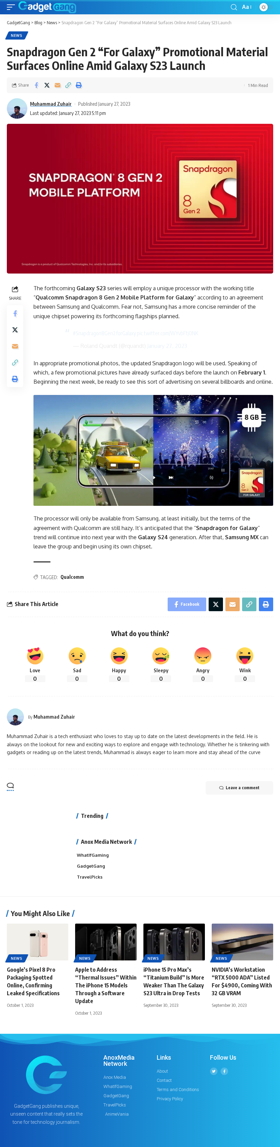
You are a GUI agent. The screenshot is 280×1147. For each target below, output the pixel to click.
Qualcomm (72, 577)
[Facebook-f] (224, 1071)
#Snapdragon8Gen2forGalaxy (104, 333)
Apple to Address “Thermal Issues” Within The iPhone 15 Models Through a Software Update (106, 985)
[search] (234, 7)
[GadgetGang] (47, 7)
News (17, 35)
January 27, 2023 (167, 345)
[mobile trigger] (12, 7)
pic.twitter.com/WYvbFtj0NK (167, 333)
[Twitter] (214, 1071)
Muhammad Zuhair (51, 104)
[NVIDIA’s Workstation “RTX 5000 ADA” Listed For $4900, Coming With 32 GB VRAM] (242, 942)
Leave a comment (243, 787)
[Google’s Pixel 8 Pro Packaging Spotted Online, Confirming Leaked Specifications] (37, 942)
